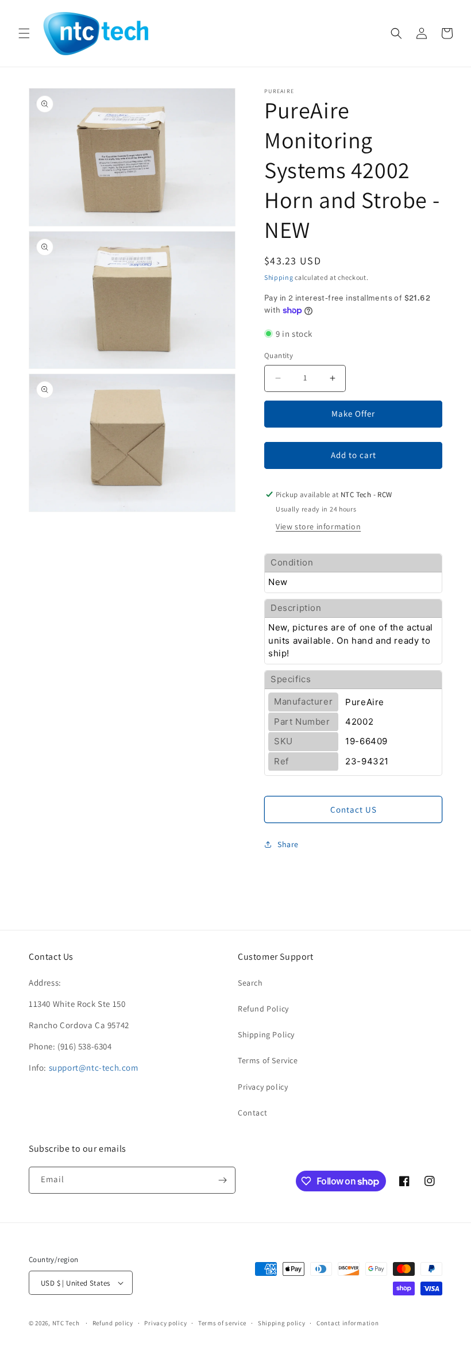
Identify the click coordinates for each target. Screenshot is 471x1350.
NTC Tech (66, 1323)
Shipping (279, 277)
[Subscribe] (222, 1180)
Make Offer (353, 413)
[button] (24, 33)
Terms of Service (268, 1060)
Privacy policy (263, 1087)
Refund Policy (263, 1008)
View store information (318, 526)
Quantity (278, 355)
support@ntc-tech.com (93, 1067)
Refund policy (112, 1323)
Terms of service (222, 1323)
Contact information (347, 1323)
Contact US (353, 809)
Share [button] (288, 844)
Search (250, 983)
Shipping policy (282, 1323)
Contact (252, 1112)
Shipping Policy (266, 1034)
